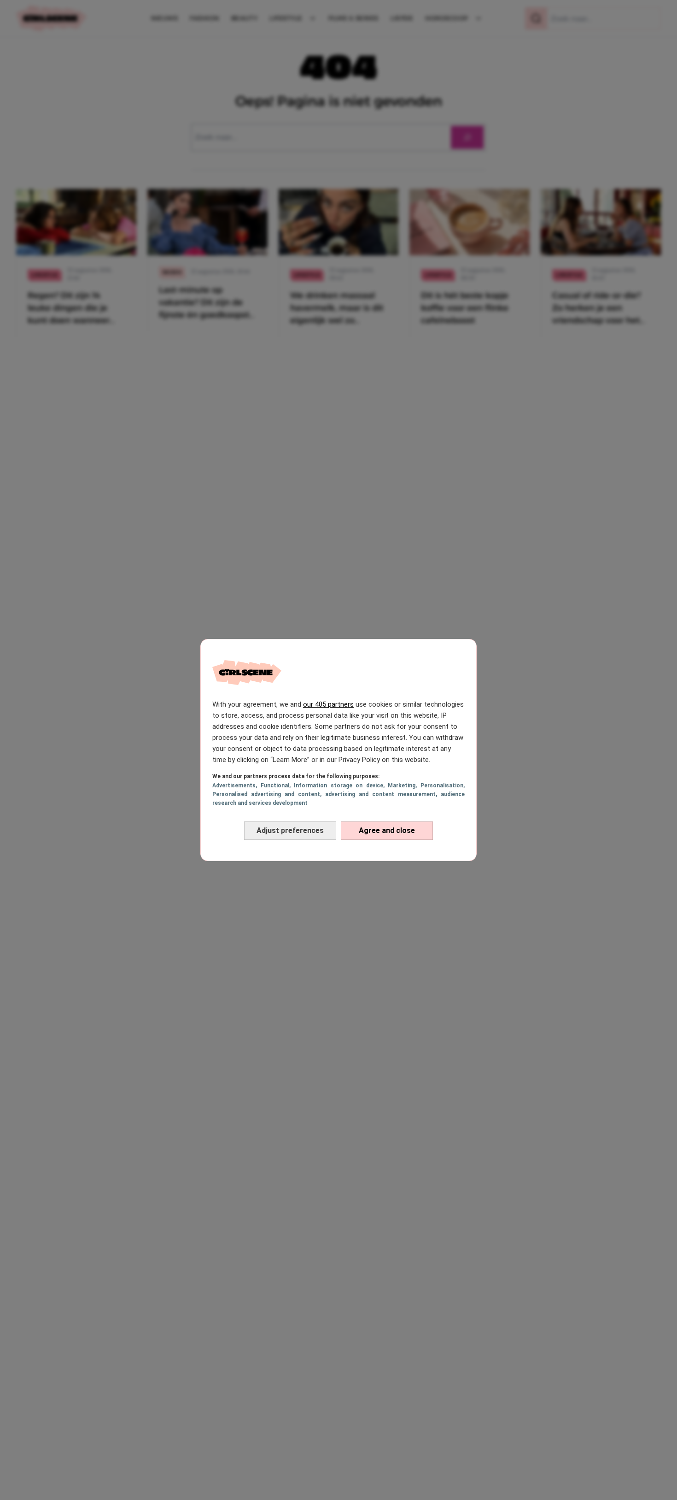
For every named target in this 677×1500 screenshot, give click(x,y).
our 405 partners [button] (328, 704)
